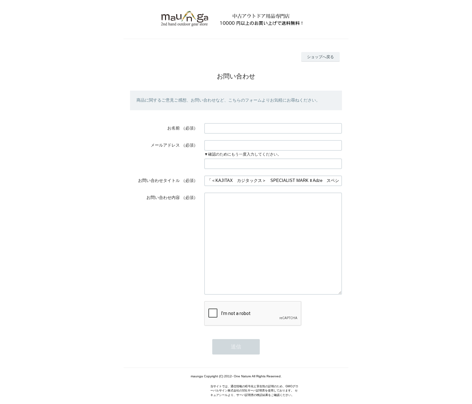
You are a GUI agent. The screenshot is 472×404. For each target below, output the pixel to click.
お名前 (173, 128)
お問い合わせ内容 (163, 197)
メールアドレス (165, 145)
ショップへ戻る (320, 57)
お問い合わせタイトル (159, 180)
